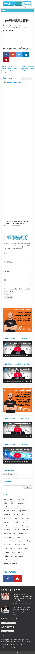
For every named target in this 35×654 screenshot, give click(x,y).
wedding (6, 552)
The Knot (7, 545)
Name (6, 253)
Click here (4, 647)
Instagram (7, 522)
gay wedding (8, 518)
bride (5, 499)
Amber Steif (18, 603)
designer (6, 511)
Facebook (7, 514)
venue (20, 548)
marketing (7, 526)
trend (5, 548)
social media (8, 541)
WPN (5, 25)
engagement (22, 511)
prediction (16, 529)
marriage (16, 526)
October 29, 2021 (16, 25)
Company (7, 271)
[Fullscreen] (30, 356)
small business (8, 537)
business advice (22, 499)
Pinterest (7, 529)
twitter (12, 548)
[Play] (5, 356)
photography (26, 526)
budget (12, 499)
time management (19, 545)
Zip (5, 280)
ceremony (21, 503)
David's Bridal (18, 507)
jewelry (24, 522)
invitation (16, 522)
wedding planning (9, 560)
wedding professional (10, 564)
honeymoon (25, 518)
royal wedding (22, 533)
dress (13, 511)
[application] (17, 349)
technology (26, 541)
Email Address (9, 262)
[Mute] (27, 356)
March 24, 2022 (17, 225)
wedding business (17, 552)
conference (7, 507)
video (26, 548)
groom (17, 518)
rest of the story (9, 533)
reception (25, 529)
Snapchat (19, 537)
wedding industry (20, 556)
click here (20, 644)
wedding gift (8, 556)
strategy (17, 541)
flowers (23, 514)
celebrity (12, 503)
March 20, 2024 (29, 603)
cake (5, 503)
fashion (15, 514)
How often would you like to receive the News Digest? (17, 290)
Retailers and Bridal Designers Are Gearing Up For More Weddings (26, 69)
